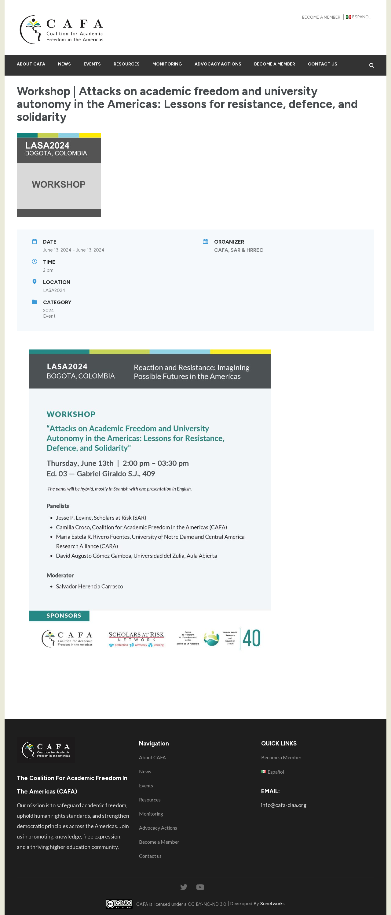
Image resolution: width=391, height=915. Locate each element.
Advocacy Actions (218, 64)
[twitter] (184, 887)
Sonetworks (272, 903)
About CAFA (31, 64)
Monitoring (167, 64)
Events (92, 64)
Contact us (322, 64)
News (64, 64)
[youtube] (200, 887)
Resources (127, 64)
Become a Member (321, 17)
